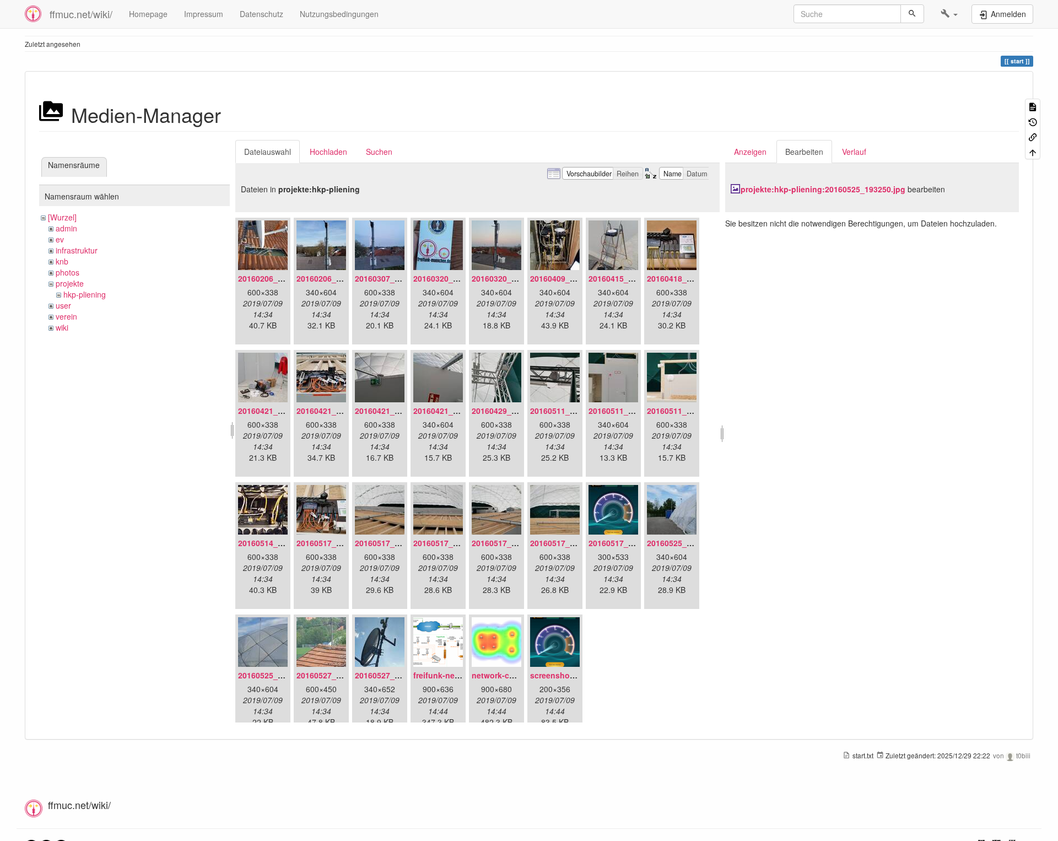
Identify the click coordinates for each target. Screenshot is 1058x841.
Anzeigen (750, 151)
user (63, 305)
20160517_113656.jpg (453, 542)
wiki (62, 327)
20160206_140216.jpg (336, 278)
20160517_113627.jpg (336, 542)
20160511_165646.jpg (570, 410)
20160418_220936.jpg (687, 278)
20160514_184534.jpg (278, 542)
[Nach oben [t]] (1032, 151)
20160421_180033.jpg (336, 410)
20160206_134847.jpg (278, 278)
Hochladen (328, 151)
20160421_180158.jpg (395, 410)
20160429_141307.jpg (512, 410)
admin (66, 228)
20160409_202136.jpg (570, 278)
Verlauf (854, 151)
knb (62, 261)
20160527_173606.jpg (395, 675)
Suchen (379, 151)
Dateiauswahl (267, 151)
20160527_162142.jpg (336, 675)
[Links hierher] (1032, 136)
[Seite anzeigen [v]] (1032, 106)
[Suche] (912, 13)
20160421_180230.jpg (453, 410)
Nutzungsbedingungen (339, 13)
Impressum (203, 13)
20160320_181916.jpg (453, 278)
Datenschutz (261, 13)
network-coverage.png (514, 675)
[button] (949, 14)
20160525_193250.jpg (278, 675)
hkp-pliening (84, 294)
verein (66, 316)
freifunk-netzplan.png (454, 675)
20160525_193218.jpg (687, 542)
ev (60, 239)
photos (67, 272)
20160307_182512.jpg (395, 278)
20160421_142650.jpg (278, 410)
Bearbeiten (804, 151)
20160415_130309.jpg (629, 278)
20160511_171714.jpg (629, 410)
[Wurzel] (62, 217)
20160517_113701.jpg (512, 542)
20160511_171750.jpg (687, 410)
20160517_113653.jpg (395, 542)
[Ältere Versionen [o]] (1032, 121)
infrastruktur (77, 250)
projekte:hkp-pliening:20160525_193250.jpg (823, 189)
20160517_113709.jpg (570, 542)
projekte (70, 283)
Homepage (148, 13)
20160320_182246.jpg (512, 278)
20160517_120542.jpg (629, 542)
